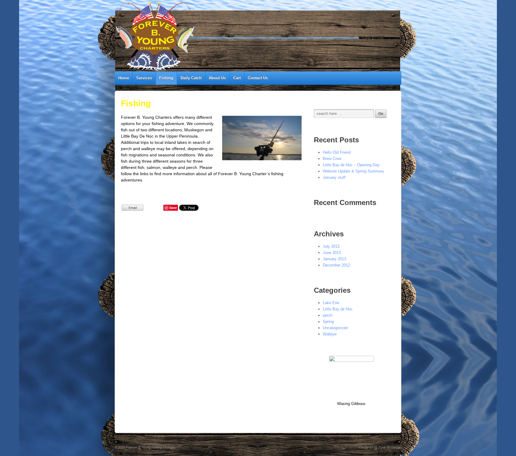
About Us (217, 78)
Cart (237, 78)
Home (123, 78)
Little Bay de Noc (338, 309)
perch (327, 315)
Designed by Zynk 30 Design (380, 447)
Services (144, 78)
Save (173, 207)
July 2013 (331, 246)
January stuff (334, 177)
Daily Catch (191, 78)
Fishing (166, 78)
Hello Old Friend (337, 152)
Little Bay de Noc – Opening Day (351, 165)
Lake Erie (331, 303)
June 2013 (332, 252)
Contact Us (258, 78)
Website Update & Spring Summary (353, 171)
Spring (328, 321)
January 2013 (334, 259)
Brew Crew (332, 158)
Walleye (330, 334)
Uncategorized (335, 328)
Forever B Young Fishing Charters (150, 447)
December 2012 (336, 265)
